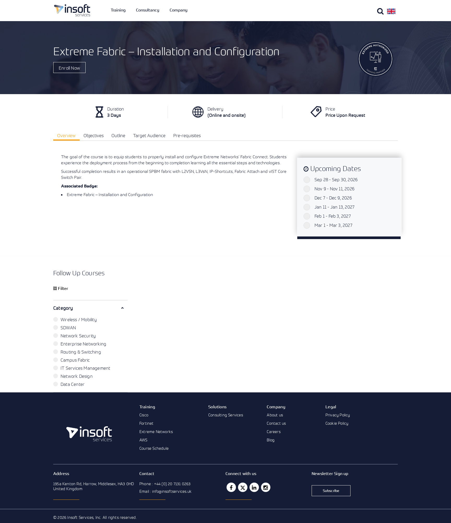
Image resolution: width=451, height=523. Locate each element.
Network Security (78, 335)
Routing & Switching (81, 352)
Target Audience (149, 135)
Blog (271, 439)
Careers (273, 431)
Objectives (94, 135)
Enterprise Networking (83, 343)
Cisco (143, 414)
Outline (118, 135)
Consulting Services (225, 414)
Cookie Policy (336, 423)
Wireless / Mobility (79, 319)
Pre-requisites (187, 135)
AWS (143, 439)
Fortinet (146, 423)
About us (275, 414)
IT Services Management (85, 368)
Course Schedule (154, 448)
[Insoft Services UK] (72, 10)
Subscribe (331, 490)
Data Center (73, 384)
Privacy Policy (337, 414)
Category (63, 308)
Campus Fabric (75, 360)
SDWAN (68, 327)
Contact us (276, 423)
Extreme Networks (156, 431)
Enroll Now (69, 68)
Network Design (77, 376)
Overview (66, 135)
